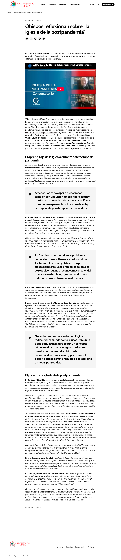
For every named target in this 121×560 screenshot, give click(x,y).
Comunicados (80, 547)
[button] (91, 4)
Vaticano (91, 547)
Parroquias (107, 4)
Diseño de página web (14, 556)
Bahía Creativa (27, 556)
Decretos (69, 547)
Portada (9, 12)
